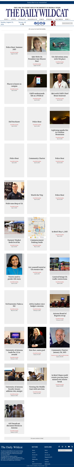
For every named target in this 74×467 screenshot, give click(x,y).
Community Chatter (37, 158)
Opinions (49, 19)
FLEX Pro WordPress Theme (35, 465)
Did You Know (14, 122)
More (67, 19)
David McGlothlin (14, 52)
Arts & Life (21, 19)
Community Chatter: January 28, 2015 (60, 351)
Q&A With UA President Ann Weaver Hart (37, 59)
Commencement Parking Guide (37, 241)
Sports (13, 19)
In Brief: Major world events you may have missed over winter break (59, 378)
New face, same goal (37, 350)
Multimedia (59, 19)
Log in (46, 465)
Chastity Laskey (54, 355)
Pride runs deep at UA (14, 204)
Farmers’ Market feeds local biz (14, 241)
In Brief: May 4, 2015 (60, 232)
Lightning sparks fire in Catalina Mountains (59, 132)
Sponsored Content (37, 463)
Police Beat (37, 122)
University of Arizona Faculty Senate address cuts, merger (14, 389)
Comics (41, 19)
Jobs (33, 461)
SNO (43, 465)
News (6, 19)
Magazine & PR (32, 19)
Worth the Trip (37, 195)
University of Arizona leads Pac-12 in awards (14, 352)
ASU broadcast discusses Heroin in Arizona (14, 426)
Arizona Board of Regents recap (59, 315)
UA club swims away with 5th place (60, 58)
